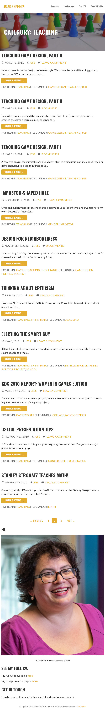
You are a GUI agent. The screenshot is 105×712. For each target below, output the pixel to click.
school (31, 369)
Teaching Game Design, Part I (31, 146)
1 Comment (49, 108)
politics (7, 273)
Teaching (23, 86)
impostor (66, 224)
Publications (69, 6)
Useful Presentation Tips (27, 429)
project (19, 273)
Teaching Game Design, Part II (31, 101)
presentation (76, 460)
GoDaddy (81, 706)
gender (53, 224)
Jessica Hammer (14, 6)
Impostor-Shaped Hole (25, 192)
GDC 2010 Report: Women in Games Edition (44, 383)
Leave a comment (53, 62)
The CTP (82, 6)
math (52, 506)
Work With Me (97, 6)
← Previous (36, 521)
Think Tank (49, 269)
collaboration (63, 415)
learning (91, 365)
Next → (71, 521)
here (30, 675)
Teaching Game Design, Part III (32, 55)
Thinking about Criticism (27, 288)
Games (20, 269)
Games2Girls (25, 415)
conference (57, 460)
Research (55, 6)
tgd (84, 86)
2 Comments (50, 154)
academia (72, 319)
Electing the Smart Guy (25, 333)
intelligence (74, 365)
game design (57, 86)
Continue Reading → (14, 80)
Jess (32, 62)
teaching (74, 86)
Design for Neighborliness (29, 238)
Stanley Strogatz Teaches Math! (34, 475)
